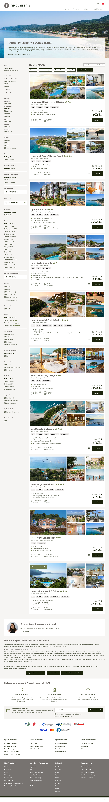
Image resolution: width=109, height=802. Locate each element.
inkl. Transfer (10, 180)
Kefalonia (9, 111)
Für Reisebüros (8, 775)
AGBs (31, 769)
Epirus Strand (59, 749)
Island (57, 788)
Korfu (8, 113)
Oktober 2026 (10, 231)
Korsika (8, 103)
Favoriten (9, 421)
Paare (8, 289)
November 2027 (11, 265)
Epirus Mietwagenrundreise (12, 749)
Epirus (8, 108)
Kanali (8, 140)
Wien (7, 84)
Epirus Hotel (33, 743)
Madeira (8, 126)
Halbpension (10, 339)
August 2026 (10, 226)
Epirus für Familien (61, 743)
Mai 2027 (9, 249)
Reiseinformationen (36, 780)
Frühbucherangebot (12, 400)
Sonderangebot (11, 403)
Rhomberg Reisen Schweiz (12, 786)
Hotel (8, 309)
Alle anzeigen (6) (11, 300)
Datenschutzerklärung (36, 772)
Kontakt (6, 767)
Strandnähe (10, 353)
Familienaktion (10, 398)
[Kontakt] (98, 4)
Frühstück (9, 342)
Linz (7, 86)
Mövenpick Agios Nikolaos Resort (47, 156)
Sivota (8, 145)
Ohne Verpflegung (11, 344)
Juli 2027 (9, 254)
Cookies (32, 786)
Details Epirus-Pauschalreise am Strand (19, 54)
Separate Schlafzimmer (13, 367)
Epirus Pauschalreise (10, 743)
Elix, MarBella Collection (42, 429)
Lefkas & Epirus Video (87, 743)
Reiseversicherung (35, 778)
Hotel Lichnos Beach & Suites (45, 591)
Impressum (33, 767)
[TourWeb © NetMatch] (102, 799)
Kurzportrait (7, 769)
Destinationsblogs (86, 769)
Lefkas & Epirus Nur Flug (11, 751)
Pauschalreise (10, 168)
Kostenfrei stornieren (12, 412)
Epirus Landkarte (86, 749)
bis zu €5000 (10, 386)
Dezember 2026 (11, 236)
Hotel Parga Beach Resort (43, 484)
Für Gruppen (8, 778)
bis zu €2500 (10, 384)
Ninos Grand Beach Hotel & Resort (47, 102)
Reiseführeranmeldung (88, 775)
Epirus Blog (84, 746)
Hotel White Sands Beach (43, 537)
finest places (58, 325)
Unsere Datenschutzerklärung (63, 716)
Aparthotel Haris (39, 209)
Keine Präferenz (11, 177)
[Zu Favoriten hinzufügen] (89, 120)
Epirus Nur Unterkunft (10, 746)
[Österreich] (102, 4)
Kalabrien (9, 121)
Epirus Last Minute (61, 751)
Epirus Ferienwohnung (36, 746)
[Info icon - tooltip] (15, 291)
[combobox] (78, 4)
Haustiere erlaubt (11, 297)
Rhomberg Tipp (47, 325)
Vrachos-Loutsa (11, 148)
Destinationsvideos (86, 767)
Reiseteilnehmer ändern (11, 70)
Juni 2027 (9, 252)
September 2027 (11, 259)
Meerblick (9, 365)
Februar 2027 (10, 242)
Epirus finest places (36, 749)
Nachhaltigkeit (49, 489)
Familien (8, 287)
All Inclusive (10, 334)
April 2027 (9, 247)
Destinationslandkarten (88, 772)
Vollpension (9, 337)
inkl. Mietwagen (11, 182)
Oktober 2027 (10, 262)
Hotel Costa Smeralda (41, 263)
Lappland (58, 791)
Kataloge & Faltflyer (87, 778)
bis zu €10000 (10, 389)
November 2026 (11, 234)
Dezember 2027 (11, 267)
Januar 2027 (10, 239)
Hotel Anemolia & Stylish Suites (46, 320)
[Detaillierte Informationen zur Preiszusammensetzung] (101, 111)
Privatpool (9, 370)
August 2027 (10, 257)
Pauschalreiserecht (35, 775)
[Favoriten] (94, 4)
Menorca (9, 131)
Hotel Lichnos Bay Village (43, 375)
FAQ (31, 783)
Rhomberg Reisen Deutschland (13, 783)
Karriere (6, 772)
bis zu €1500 (10, 381)
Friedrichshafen (11, 81)
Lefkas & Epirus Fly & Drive (12, 754)
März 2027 (9, 244)
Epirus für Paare (60, 746)
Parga (8, 143)
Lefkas (8, 116)
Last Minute (9, 215)
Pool (7, 356)
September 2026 (11, 229)
